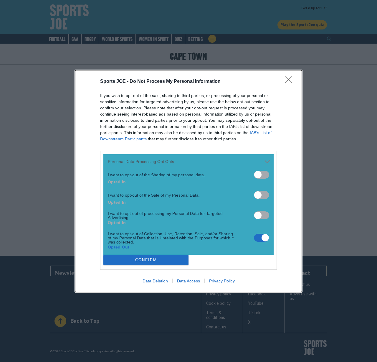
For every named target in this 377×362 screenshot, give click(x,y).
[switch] (261, 175)
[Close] (290, 81)
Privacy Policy (222, 281)
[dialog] (188, 181)
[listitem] (188, 162)
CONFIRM (146, 260)
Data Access (188, 281)
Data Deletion (155, 281)
